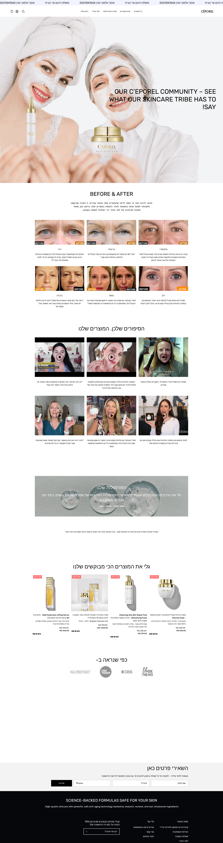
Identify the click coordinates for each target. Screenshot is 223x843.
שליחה (61, 783)
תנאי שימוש (148, 836)
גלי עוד (150, 821)
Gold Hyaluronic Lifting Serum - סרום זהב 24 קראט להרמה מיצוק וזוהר (51, 616)
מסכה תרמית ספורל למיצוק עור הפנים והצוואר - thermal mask (168, 616)
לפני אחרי (183, 841)
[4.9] (51, 634)
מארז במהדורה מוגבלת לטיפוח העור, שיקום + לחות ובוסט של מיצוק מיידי (90, 616)
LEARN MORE (105, 506)
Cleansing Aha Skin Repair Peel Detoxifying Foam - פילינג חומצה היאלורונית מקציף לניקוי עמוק (129, 618)
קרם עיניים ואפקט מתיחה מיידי (174, 827)
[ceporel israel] (207, 11)
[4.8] (167, 634)
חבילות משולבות (180, 831)
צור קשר (150, 831)
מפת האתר (182, 821)
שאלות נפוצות (181, 836)
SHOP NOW (119, 506)
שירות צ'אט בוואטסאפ (143, 827)
